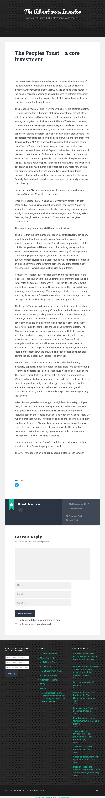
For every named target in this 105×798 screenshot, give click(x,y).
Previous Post (75, 516)
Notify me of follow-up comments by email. (40, 620)
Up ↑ (97, 790)
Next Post (73, 520)
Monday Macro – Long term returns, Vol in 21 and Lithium (86, 721)
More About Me (47, 658)
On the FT (46, 666)
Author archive (20, 510)
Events (43, 688)
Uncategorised (75, 508)
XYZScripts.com (64, 797)
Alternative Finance (49, 680)
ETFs (42, 684)
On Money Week (49, 675)
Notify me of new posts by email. (34, 624)
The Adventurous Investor (52, 11)
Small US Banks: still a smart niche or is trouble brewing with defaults (85, 656)
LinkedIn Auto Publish (42, 797)
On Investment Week (52, 671)
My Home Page (49, 662)
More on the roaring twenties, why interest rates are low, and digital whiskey (86, 770)
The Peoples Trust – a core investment (47, 56)
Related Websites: (48, 653)
